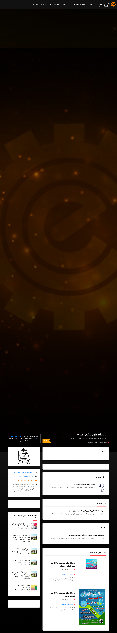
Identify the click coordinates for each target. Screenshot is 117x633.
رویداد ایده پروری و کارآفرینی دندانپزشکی (62, 594)
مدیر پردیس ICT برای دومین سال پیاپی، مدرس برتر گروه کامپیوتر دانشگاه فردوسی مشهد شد (21, 575)
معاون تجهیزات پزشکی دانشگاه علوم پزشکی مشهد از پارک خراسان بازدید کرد (21, 551)
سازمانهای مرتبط (99, 476)
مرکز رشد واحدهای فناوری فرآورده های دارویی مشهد (86, 511)
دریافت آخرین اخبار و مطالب (25, 480)
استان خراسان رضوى (101, 442)
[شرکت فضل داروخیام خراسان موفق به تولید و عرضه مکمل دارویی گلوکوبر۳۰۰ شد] (34, 526)
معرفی (103, 451)
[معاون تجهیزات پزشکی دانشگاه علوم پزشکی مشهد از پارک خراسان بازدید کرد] (34, 551)
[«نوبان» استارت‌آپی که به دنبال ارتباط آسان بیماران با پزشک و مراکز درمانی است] (34, 562)
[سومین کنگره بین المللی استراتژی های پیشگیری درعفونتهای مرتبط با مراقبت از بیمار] (34, 587)
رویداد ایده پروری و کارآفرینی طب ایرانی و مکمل (62, 564)
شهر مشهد (90, 442)
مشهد (63, 574)
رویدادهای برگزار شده (98, 552)
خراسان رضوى (69, 574)
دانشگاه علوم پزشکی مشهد (26, 476)
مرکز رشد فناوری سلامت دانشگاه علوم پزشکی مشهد (86, 535)
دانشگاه (45, 441)
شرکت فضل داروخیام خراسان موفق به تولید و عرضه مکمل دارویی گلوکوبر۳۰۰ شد (21, 526)
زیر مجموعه (101, 503)
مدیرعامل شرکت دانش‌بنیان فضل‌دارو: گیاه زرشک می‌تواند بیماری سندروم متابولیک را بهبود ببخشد (21, 538)
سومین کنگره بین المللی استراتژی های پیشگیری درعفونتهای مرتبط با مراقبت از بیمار (21, 588)
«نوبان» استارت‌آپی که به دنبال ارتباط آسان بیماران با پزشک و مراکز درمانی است (21, 562)
